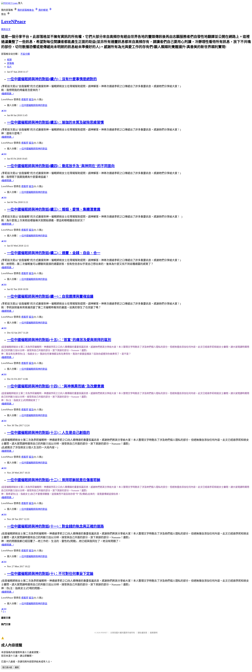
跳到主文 (5, 29)
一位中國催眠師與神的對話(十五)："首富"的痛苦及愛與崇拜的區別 (59, 340)
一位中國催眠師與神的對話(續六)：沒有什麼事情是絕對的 (52, 79)
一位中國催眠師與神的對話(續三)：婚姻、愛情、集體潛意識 (53, 209)
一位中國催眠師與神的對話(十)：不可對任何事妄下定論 (50, 574)
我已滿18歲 (7, 667)
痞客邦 (24, 99)
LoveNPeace (13, 21)
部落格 (10, 63)
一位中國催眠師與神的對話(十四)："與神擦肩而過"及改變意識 (55, 386)
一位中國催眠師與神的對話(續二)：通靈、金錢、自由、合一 (53, 253)
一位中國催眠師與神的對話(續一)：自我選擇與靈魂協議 (50, 296)
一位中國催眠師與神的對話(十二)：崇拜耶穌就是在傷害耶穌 (53, 480)
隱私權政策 (142, 633)
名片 (9, 66)
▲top (3, 110)
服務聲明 (154, 633)
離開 (17, 667)
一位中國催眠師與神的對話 (33, 105)
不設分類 (25, 54)
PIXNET (104, 633)
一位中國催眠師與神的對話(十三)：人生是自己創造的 (48, 433)
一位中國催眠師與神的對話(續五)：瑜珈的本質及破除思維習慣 (55, 122)
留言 (31, 99)
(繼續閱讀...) (7, 93)
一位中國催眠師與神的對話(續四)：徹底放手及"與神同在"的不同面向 (61, 166)
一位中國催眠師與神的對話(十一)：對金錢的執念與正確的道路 (55, 526)
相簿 (9, 59)
